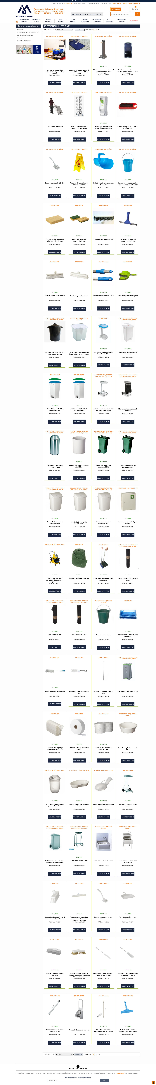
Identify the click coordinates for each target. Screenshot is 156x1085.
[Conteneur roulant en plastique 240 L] (128, 445)
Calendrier (120, 1073)
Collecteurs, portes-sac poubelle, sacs (28, 32)
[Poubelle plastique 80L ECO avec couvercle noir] (54, 331)
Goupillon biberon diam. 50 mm (79, 692)
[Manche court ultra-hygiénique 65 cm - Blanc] (103, 1009)
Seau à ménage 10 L (103, 635)
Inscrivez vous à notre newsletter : (78, 1078)
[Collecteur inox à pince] (79, 840)
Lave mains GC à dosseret (103, 861)
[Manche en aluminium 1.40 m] (103, 275)
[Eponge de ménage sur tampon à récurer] (79, 219)
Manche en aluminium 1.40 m (103, 295)
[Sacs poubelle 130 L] (79, 614)
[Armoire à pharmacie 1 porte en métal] (128, 501)
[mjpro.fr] (24, 16)
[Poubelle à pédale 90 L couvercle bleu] (79, 388)
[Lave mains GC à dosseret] (104, 840)
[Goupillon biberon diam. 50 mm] (79, 670)
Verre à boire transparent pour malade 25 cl (55, 805)
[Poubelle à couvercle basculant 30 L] (79, 501)
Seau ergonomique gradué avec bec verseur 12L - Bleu (128, 184)
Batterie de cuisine (36, 21)
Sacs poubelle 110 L (55, 634)
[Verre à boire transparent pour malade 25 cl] (54, 783)
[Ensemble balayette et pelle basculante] (103, 558)
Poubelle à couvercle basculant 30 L (79, 523)
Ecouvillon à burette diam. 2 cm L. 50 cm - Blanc (103, 974)
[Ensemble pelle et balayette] (128, 275)
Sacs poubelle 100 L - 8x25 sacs (128, 579)
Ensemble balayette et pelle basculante (103, 579)
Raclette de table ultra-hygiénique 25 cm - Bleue (128, 1030)
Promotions (134, 21)
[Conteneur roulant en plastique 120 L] (103, 445)
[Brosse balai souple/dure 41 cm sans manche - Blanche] (54, 896)
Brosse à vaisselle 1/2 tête (54, 183)
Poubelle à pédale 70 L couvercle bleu (55, 409)
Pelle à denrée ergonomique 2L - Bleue (103, 184)
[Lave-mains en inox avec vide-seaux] (128, 840)
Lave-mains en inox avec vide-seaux (128, 861)
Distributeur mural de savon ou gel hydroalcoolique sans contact (127, 71)
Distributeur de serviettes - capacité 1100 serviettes (103, 127)
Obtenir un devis (93, 3)
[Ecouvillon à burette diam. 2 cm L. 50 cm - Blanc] (103, 952)
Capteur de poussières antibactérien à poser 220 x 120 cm (55, 71)
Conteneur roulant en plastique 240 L (128, 466)
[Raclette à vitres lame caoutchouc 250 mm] (128, 219)
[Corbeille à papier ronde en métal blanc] (79, 445)
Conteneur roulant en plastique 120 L (103, 466)
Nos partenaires (93, 1073)
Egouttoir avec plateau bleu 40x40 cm (128, 635)
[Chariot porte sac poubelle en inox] (128, 388)
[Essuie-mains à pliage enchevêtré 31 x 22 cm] (54, 727)
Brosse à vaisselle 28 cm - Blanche (103, 918)
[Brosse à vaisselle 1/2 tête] (54, 162)
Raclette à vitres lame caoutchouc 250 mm (128, 240)
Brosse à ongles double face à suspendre (127, 127)
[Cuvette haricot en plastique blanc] (79, 783)
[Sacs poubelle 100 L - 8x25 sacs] (128, 558)
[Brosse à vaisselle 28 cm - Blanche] (103, 896)
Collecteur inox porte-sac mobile (128, 805)
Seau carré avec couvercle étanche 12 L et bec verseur (79, 353)
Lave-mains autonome (55, 127)
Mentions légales (49, 1073)
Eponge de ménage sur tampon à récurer (79, 240)
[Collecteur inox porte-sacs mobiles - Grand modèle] (54, 840)
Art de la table (48, 21)
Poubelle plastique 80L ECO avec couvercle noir (55, 353)
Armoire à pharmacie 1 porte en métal (128, 522)
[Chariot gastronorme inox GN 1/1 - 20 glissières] (79, 106)
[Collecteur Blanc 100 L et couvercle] (128, 331)
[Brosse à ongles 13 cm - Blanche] (54, 951)
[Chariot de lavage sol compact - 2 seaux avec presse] (54, 557)
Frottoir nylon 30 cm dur (79, 296)
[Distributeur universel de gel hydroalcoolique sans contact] (103, 49)
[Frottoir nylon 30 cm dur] (79, 275)
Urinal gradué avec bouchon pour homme (103, 805)
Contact (103, 1073)
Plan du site (82, 1073)
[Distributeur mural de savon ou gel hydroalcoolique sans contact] (128, 49)
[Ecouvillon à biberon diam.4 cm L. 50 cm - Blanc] (128, 952)
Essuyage (20, 38)
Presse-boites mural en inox (79, 1030)
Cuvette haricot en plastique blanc (79, 805)
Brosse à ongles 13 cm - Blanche (54, 974)
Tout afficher (79, 30)
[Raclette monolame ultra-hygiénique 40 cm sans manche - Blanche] (79, 895)
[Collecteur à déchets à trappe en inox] (55, 445)
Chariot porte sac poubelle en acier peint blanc (103, 409)
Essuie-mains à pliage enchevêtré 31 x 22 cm (55, 748)
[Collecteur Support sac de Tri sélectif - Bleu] (103, 331)
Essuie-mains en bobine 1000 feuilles (103, 748)
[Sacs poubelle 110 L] (54, 614)
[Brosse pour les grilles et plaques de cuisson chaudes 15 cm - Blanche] (79, 952)
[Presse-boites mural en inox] (79, 1009)
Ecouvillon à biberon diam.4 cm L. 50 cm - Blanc (128, 974)
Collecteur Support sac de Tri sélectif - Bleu (103, 353)
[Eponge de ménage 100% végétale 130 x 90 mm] (54, 219)
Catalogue (115, 9)
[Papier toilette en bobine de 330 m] (79, 727)
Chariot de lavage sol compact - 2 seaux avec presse (54, 580)
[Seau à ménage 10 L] (103, 614)
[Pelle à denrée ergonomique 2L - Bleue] (103, 161)
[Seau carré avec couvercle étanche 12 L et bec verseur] (79, 331)
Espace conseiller (131, 1073)
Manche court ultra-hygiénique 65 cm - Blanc (103, 1030)
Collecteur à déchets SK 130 (128, 691)
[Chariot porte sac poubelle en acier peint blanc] (103, 388)
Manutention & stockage (97, 21)
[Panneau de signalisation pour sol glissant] (79, 162)
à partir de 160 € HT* (87, 14)
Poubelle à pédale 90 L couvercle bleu (79, 409)
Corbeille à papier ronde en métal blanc (79, 466)
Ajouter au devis (55, 83)
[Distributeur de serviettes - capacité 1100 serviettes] (103, 106)
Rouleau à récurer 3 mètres (79, 578)
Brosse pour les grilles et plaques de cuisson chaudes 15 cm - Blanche (79, 975)
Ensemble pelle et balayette (128, 295)
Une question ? (106, 3)
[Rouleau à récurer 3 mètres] (79, 558)
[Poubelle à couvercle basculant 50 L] (103, 501)
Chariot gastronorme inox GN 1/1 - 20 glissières (79, 127)
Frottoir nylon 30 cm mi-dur (55, 295)
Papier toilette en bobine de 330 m (79, 748)
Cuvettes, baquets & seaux (25, 35)
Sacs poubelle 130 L (79, 634)
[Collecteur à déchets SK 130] (128, 670)
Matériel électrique (85, 21)
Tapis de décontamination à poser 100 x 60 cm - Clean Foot (79, 71)
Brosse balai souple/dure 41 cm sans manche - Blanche (55, 918)
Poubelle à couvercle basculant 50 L (103, 522)
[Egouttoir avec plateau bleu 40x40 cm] (128, 614)
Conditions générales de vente (66, 1073)
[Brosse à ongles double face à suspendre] (128, 106)
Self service (60, 21)
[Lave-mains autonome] (54, 106)
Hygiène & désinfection (24, 40)
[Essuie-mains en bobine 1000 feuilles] (103, 727)
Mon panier (134, 9)
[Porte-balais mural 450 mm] (103, 219)
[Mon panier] (135, 7)
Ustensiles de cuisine (24, 21)
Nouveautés (111, 1073)
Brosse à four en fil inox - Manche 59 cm (55, 1030)
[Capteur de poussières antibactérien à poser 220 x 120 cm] (54, 49)
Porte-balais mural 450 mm (103, 239)
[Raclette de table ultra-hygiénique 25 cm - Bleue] (128, 1009)
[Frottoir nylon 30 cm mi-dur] (54, 275)
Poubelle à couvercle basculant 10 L (54, 522)
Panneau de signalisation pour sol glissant (79, 184)
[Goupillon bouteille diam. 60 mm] (54, 670)
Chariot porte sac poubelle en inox (128, 409)
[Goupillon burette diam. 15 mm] (103, 670)
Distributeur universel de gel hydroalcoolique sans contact (103, 71)
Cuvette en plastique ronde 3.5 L (128, 748)
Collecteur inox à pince (79, 860)
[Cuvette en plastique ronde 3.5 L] (128, 727)
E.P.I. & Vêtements (109, 21)
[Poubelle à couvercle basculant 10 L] (54, 501)
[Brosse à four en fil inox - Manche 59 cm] (54, 1007)
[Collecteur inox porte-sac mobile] (128, 783)
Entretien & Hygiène (121, 21)
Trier (54, 30)
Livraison (39, 1073)
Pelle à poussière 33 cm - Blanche (128, 918)
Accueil (18, 1073)
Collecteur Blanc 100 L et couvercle (128, 353)
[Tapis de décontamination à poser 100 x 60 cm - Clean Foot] (79, 44)
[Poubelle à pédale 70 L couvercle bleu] (54, 388)
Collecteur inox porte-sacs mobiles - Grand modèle (54, 861)
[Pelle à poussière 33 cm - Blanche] (128, 896)
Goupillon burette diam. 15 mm (103, 692)
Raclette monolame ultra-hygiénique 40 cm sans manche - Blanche (79, 918)
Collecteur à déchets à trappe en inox (55, 466)
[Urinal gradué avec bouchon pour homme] (103, 783)
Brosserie (20, 29)
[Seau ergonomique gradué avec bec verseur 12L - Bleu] (128, 162)
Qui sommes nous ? (80, 3)
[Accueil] (17, 22)
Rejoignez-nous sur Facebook (78, 1068)
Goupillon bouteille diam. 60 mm (55, 692)
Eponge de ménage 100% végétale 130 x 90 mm (55, 240)
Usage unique (72, 21)
